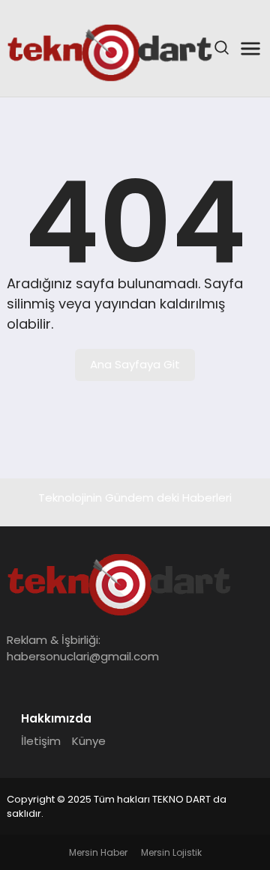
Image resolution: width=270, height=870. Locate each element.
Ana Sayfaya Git (135, 364)
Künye (89, 741)
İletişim (41, 741)
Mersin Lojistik (171, 852)
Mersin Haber (98, 852)
